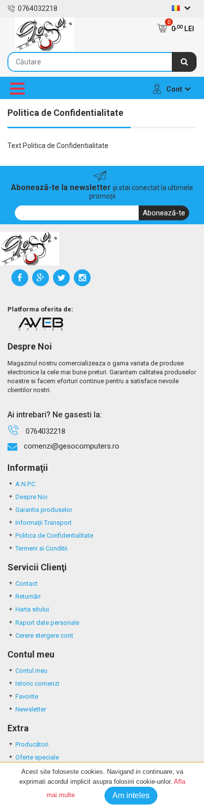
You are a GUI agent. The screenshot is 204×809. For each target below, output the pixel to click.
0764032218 (37, 8)
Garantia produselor (43, 509)
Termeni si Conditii (41, 548)
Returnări (28, 596)
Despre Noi (31, 497)
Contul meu (31, 670)
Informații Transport (43, 522)
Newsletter (30, 709)
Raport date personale (47, 622)
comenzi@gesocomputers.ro (71, 446)
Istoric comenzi (37, 683)
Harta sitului (32, 609)
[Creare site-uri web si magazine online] (40, 323)
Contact (26, 583)
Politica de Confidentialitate (54, 535)
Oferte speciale (37, 757)
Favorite (26, 696)
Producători (32, 744)
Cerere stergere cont (44, 635)
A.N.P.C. (26, 484)
